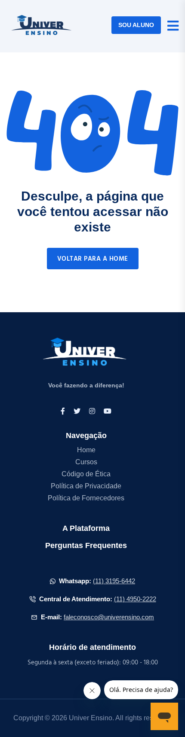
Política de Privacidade (86, 486)
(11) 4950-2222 (135, 599)
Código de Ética (86, 474)
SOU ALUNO (136, 24)
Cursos (86, 462)
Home (86, 450)
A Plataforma (86, 528)
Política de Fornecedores (86, 498)
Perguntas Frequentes (86, 545)
